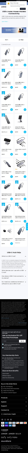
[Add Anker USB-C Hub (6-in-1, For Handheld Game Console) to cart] (11, 154)
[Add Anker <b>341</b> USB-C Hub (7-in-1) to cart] (25, 65)
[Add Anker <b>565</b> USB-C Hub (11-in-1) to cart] (25, 87)
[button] (14, 256)
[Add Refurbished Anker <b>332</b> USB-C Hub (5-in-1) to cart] (11, 199)
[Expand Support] (26, 406)
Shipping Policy (4, 447)
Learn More (4, 21)
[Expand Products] (26, 398)
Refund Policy (11, 447)
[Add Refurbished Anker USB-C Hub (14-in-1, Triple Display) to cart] (25, 221)
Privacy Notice (7, 345)
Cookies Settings (4, 450)
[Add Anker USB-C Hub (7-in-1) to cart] (25, 154)
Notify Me (23, 8)
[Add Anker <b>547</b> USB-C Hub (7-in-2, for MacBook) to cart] (11, 132)
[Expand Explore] (26, 402)
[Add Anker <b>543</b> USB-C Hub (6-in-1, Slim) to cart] (11, 87)
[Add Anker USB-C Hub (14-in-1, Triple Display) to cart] (11, 176)
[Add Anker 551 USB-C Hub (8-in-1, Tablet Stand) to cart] (25, 132)
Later (17, 8)
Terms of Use (14, 344)
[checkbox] (2, 344)
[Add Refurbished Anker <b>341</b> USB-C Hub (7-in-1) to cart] (11, 221)
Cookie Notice (19, 448)
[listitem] (2, 419)
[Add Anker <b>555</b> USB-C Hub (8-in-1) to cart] (11, 65)
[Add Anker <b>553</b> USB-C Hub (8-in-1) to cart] (25, 109)
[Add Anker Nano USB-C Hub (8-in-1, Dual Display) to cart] (25, 176)
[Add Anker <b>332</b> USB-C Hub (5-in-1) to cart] (11, 109)
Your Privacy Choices (5, 448)
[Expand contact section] (26, 410)
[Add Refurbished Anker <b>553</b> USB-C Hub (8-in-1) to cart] (25, 199)
